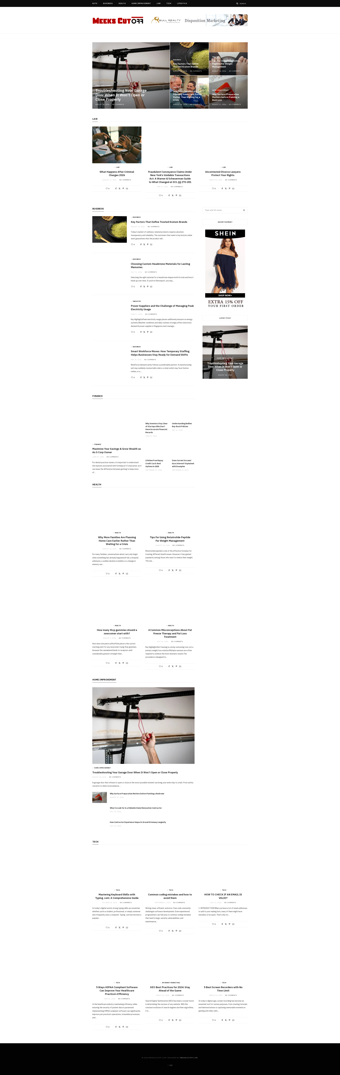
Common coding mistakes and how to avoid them (170, 896)
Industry (137, 301)
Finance (97, 396)
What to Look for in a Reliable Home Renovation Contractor (136, 808)
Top (171, 1065)
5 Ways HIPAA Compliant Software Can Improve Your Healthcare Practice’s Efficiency (117, 991)
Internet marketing (171, 983)
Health (122, 3)
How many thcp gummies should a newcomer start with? (117, 631)
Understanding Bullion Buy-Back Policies (182, 425)
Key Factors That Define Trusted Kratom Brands (185, 65)
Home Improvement (141, 3)
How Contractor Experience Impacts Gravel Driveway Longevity (138, 822)
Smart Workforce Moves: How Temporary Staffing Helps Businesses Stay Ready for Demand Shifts (160, 353)
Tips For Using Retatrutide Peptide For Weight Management (226, 63)
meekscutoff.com (189, 1058)
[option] (170, 75)
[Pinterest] (123, 188)
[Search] (237, 3)
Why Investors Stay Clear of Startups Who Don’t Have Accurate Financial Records (156, 428)
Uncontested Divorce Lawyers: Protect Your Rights (223, 173)
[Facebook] (115, 188)
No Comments (118, 104)
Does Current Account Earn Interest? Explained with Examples (183, 463)
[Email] (127, 188)
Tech (168, 3)
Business (108, 3)
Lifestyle (182, 3)
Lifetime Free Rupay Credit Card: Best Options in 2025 (154, 463)
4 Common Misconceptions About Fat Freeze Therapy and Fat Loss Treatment (170, 633)
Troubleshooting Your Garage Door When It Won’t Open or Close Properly (121, 95)
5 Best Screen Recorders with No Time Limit (223, 989)
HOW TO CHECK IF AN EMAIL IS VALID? (223, 896)
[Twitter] (119, 188)
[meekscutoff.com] (118, 20)
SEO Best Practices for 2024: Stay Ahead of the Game (170, 989)
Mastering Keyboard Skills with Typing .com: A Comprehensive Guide (117, 896)
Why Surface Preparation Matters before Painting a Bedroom (225, 97)
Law (159, 3)
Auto (94, 3)
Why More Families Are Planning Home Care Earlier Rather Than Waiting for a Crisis (187, 95)
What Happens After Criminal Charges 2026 (117, 173)
